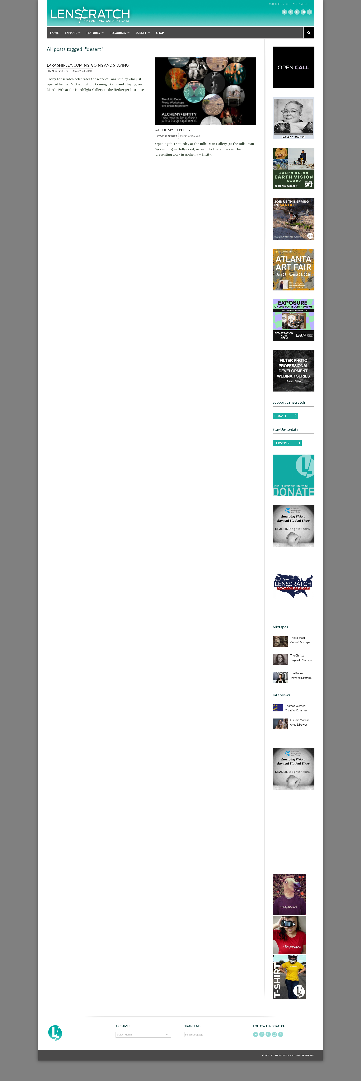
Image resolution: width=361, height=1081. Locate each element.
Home (54, 32)
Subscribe (282, 443)
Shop (160, 32)
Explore (71, 32)
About (305, 3)
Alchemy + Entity (173, 130)
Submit (141, 32)
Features (93, 32)
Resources (118, 32)
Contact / (293, 3)
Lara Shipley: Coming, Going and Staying (88, 65)
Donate (281, 416)
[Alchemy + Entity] (205, 125)
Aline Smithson (60, 70)
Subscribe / (276, 3)
